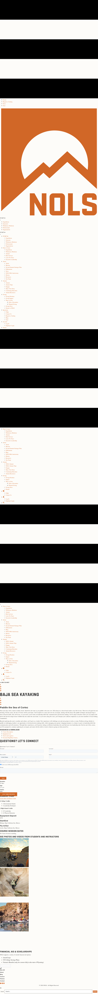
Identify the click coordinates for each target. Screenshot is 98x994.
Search (2, 991)
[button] (5, 965)
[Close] (1, 988)
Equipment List (7, 734)
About (2, 972)
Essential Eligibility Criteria (10, 738)
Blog (1, 974)
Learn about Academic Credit (8, 798)
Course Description (8, 732)
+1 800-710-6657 (4, 682)
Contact (2, 981)
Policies (2, 978)
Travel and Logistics (8, 736)
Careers (2, 976)
